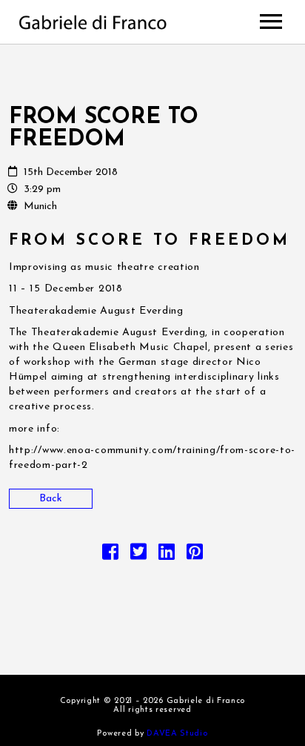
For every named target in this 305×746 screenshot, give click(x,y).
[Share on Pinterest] (195, 555)
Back (50, 498)
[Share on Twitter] (138, 555)
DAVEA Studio (177, 734)
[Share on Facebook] (110, 555)
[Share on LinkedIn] (166, 555)
